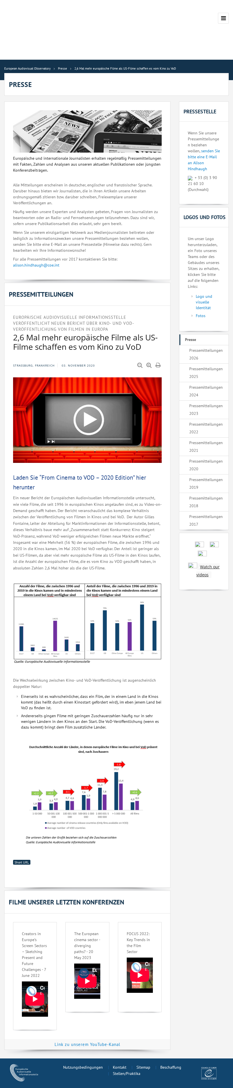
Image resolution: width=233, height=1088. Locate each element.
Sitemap (143, 1067)
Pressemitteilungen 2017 (206, 520)
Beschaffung (170, 1067)
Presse (190, 339)
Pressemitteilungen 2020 (206, 465)
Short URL (21, 862)
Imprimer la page (158, 365)
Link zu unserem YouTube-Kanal (87, 1044)
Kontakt (119, 1067)
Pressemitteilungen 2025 (206, 372)
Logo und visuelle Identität (204, 302)
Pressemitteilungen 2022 (206, 428)
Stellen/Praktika (126, 1073)
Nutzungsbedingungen (83, 1067)
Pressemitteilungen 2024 (206, 391)
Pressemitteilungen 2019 (206, 483)
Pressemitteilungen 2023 (206, 409)
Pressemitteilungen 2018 (206, 502)
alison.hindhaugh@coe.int (36, 265)
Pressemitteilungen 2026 (206, 354)
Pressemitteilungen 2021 (206, 446)
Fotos (200, 315)
